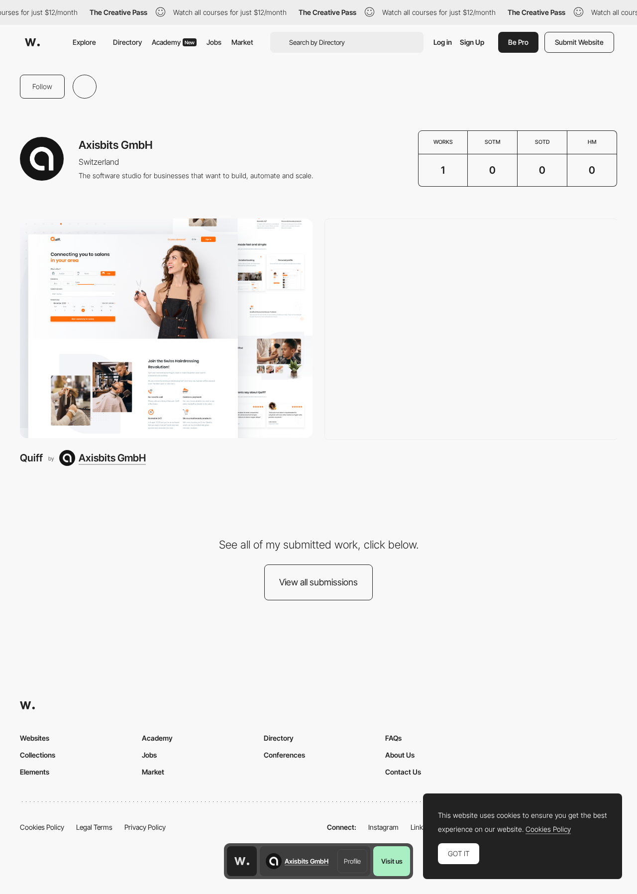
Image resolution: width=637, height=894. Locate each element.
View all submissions (318, 582)
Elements (34, 772)
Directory (127, 42)
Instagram (383, 827)
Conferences (284, 755)
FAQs (393, 738)
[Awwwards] (32, 42)
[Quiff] (166, 328)
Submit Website (579, 42)
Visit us (392, 861)
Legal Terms (94, 827)
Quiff (31, 457)
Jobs (214, 42)
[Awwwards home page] (242, 861)
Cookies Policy (42, 827)
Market (242, 42)
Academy (173, 42)
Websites (34, 738)
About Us (400, 755)
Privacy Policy (145, 827)
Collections (37, 755)
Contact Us (403, 772)
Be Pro (518, 42)
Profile (352, 861)
